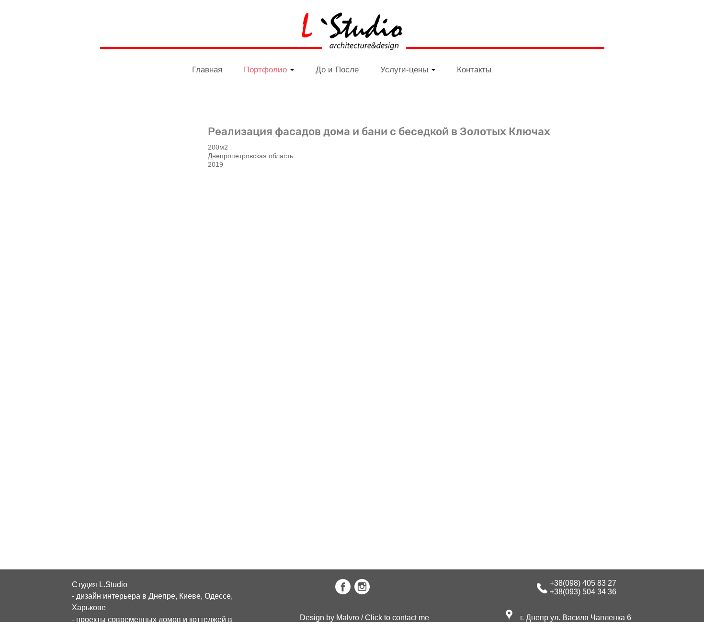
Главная (207, 69)
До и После (337, 69)
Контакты (474, 69)
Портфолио (266, 69)
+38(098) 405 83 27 (583, 583)
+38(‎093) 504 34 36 (583, 592)
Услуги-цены (405, 69)
